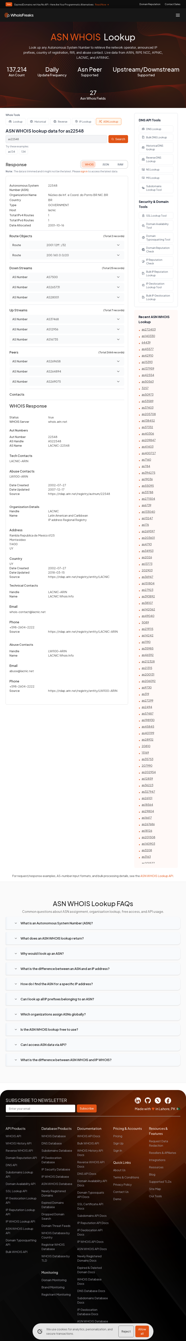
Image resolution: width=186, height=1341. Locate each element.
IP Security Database (55, 1169)
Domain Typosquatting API (21, 1242)
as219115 (147, 629)
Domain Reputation (150, 4)
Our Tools (155, 1196)
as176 (145, 525)
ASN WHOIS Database (56, 1184)
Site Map (155, 1189)
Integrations (157, 1160)
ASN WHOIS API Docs (92, 1249)
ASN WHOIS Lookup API (156, 876)
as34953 (147, 551)
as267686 (148, 824)
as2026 (147, 557)
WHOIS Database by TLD (55, 1258)
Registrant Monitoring (56, 1294)
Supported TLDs (160, 1182)
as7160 (146, 459)
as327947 (148, 791)
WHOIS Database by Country (55, 1235)
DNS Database (51, 1143)
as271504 (148, 499)
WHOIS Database (53, 1136)
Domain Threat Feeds (55, 1226)
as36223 (147, 785)
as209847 (149, 440)
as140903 (148, 844)
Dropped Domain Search (52, 1216)
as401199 (148, 733)
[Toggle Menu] (178, 15)
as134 (11, 151)
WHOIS (89, 164)
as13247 (147, 518)
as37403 (147, 407)
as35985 (147, 648)
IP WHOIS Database (55, 1176)
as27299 (147, 700)
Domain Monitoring (53, 1280)
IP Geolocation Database (51, 1160)
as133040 (148, 512)
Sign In (117, 1150)
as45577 (148, 349)
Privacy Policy (122, 1184)
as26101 (147, 798)
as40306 (148, 433)
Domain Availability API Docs (92, 1183)
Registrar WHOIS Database (53, 1247)
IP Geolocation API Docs (89, 1232)
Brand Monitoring (52, 1287)
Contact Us (121, 1192)
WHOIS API (13, 1136)
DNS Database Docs (91, 1291)
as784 (146, 466)
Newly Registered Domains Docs (89, 1258)
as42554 (148, 375)
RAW (120, 164)
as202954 (149, 772)
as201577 (148, 863)
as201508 (148, 837)
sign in (84, 171)
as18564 (147, 804)
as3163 (146, 857)
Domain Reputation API (21, 1158)
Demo (117, 1199)
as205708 (149, 414)
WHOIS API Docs (88, 1136)
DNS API (11, 1165)
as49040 (148, 616)
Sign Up (118, 1143)
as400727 (149, 453)
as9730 (147, 687)
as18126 (147, 831)
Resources (156, 1167)
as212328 (148, 661)
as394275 (148, 472)
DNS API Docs (86, 1174)
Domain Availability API (20, 1184)
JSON (105, 164)
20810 (146, 746)
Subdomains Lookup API (19, 1174)
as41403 (147, 446)
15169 (145, 752)
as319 (145, 694)
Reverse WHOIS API (19, 1150)
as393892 (148, 596)
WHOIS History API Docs (90, 1153)
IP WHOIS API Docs (90, 1242)
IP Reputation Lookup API (20, 1212)
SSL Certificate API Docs (90, 1206)
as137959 (148, 368)
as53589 (147, 401)
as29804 (148, 811)
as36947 (147, 577)
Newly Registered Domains (53, 1193)
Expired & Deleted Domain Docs (89, 1270)
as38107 (147, 603)
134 (23, 151)
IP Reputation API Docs (93, 1223)
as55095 (148, 486)
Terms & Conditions (126, 1177)
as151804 (148, 583)
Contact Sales (172, 4)
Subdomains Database (56, 1150)
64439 (146, 342)
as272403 (149, 329)
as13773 (147, 564)
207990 (147, 765)
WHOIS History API (18, 1143)
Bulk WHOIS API (16, 1252)
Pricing (117, 1136)
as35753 (147, 759)
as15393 (147, 362)
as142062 (148, 609)
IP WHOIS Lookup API (20, 1221)
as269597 (148, 531)
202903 (147, 570)
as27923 (147, 590)
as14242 (147, 635)
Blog (152, 1174)
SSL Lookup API (16, 1191)
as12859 (147, 778)
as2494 (147, 707)
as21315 (147, 668)
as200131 (148, 674)
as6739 (146, 505)
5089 (145, 622)
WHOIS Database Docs (89, 1281)
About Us (119, 1170)
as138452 (148, 420)
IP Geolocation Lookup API (21, 1200)
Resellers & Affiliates (162, 1153)
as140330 (148, 336)
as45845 (148, 726)
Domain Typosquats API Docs (90, 1195)
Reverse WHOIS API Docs (90, 1164)
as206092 (149, 681)
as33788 (147, 492)
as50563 (148, 381)
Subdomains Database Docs (92, 1300)
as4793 (147, 544)
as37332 (147, 427)
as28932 (147, 739)
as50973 (147, 394)
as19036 (147, 479)
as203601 (148, 538)
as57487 (147, 713)
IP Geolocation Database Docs (87, 1312)
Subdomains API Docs (92, 1215)
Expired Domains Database (52, 1205)
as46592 (148, 655)
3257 (145, 388)
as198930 (148, 720)
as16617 (147, 818)
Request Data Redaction (158, 1143)
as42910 (147, 355)
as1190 (146, 642)
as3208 (147, 850)
